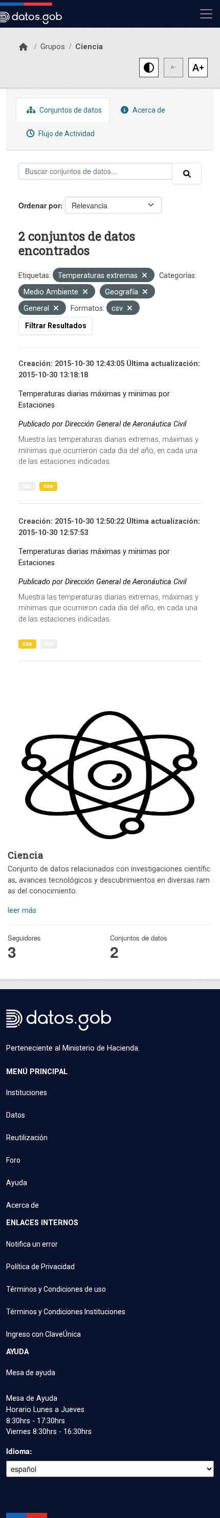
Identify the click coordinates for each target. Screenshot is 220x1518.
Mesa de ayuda (30, 1373)
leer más (22, 910)
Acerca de (148, 110)
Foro (13, 1160)
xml (27, 486)
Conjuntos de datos (70, 110)
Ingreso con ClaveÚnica (43, 1334)
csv (48, 486)
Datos (15, 1115)
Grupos (52, 46)
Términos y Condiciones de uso (56, 1289)
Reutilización (27, 1138)
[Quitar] (144, 276)
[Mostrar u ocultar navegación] (206, 14)
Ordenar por (39, 205)
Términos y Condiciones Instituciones (65, 1312)
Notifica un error (32, 1244)
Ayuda (16, 1183)
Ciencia (89, 46)
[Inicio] (23, 47)
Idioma (18, 1451)
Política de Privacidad (40, 1267)
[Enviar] (187, 173)
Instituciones (26, 1092)
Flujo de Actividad (66, 134)
